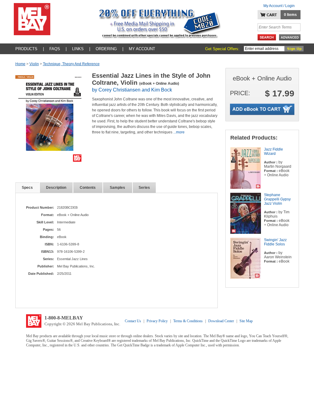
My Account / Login (279, 6)
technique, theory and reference (71, 64)
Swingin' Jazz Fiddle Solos (275, 242)
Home (20, 64)
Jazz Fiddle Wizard (273, 151)
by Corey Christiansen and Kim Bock (132, 89)
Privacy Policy (157, 321)
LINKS (78, 49)
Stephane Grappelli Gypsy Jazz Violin (277, 199)
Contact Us (133, 321)
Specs (27, 187)
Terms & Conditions (188, 321)
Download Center (221, 321)
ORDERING (106, 49)
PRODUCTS (26, 49)
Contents (88, 187)
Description (56, 187)
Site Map (246, 321)
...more (179, 132)
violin (34, 64)
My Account (142, 49)
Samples (117, 187)
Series (144, 187)
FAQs (54, 49)
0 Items (290, 15)
